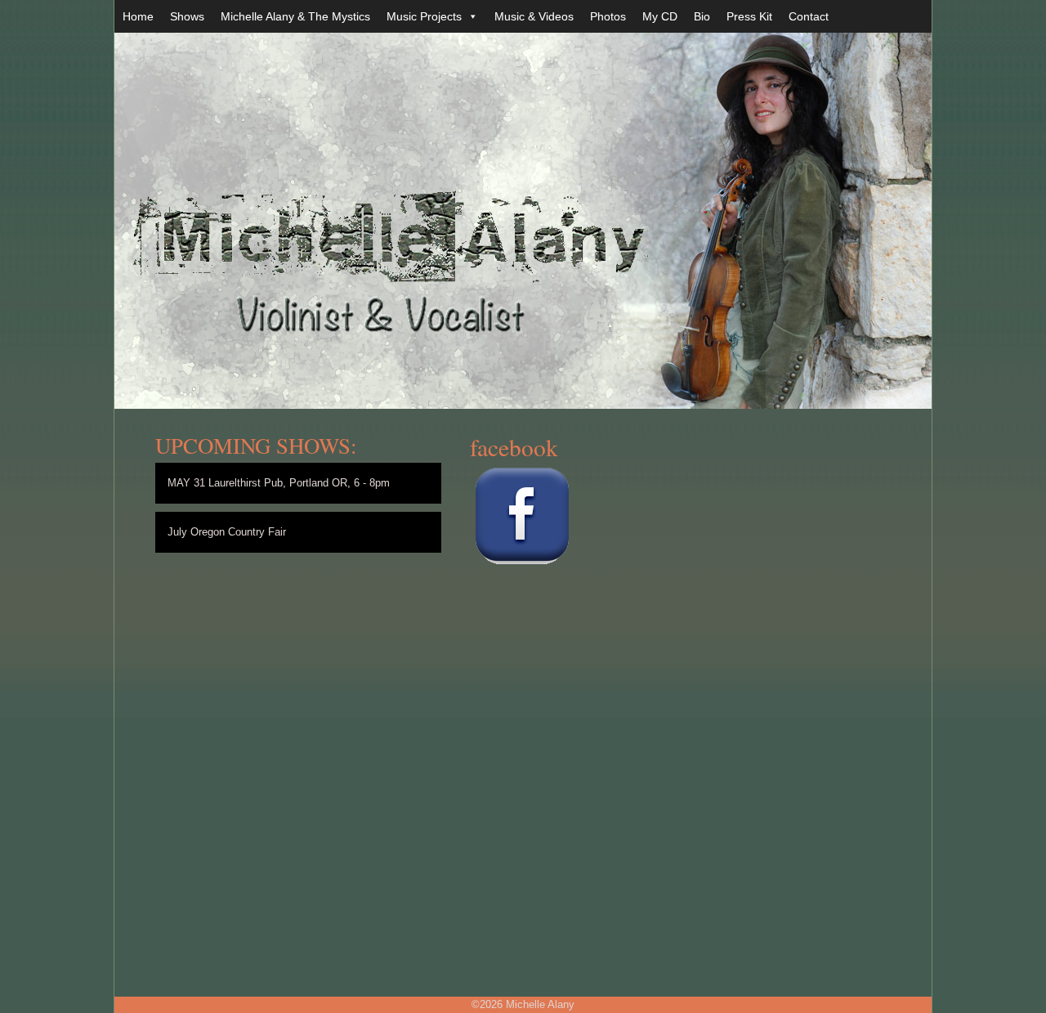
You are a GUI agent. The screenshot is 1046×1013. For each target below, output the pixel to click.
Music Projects (424, 16)
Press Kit (749, 16)
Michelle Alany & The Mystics (295, 16)
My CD (659, 16)
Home (138, 16)
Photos (608, 16)
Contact (809, 16)
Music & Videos (534, 16)
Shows (187, 16)
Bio (702, 16)
